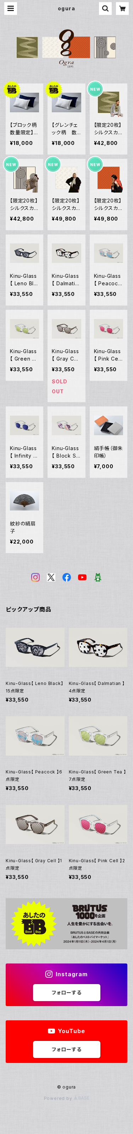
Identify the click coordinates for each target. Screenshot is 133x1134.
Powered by (59, 1098)
